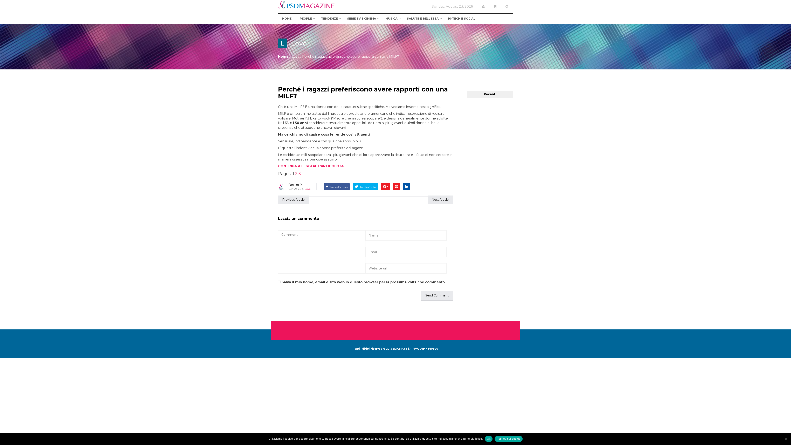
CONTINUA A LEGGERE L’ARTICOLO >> (311, 166)
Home (283, 57)
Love (299, 43)
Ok (489, 438)
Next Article (440, 199)
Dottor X (295, 185)
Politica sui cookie (509, 438)
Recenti (490, 94)
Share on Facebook (338, 187)
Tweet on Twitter (367, 187)
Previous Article (293, 199)
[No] (786, 439)
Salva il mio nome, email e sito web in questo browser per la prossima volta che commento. (364, 282)
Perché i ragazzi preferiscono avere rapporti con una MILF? (363, 92)
